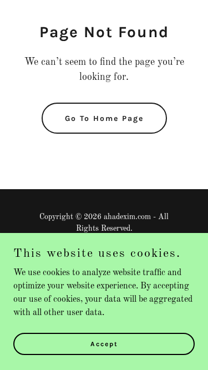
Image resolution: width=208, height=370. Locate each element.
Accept (104, 343)
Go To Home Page (104, 118)
